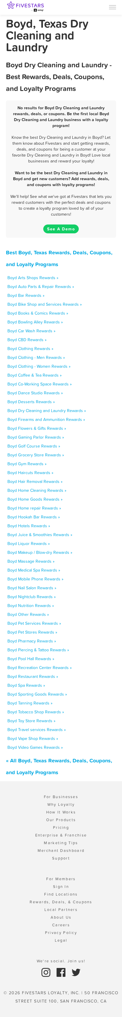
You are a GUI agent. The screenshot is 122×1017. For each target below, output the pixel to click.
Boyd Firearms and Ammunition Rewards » (46, 419)
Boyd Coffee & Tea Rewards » (34, 375)
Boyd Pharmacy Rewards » (31, 641)
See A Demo (61, 229)
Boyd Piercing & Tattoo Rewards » (38, 650)
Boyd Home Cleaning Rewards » (36, 490)
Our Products (61, 820)
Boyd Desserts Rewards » (31, 402)
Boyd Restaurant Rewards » (32, 676)
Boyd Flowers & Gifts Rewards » (36, 428)
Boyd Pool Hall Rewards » (30, 659)
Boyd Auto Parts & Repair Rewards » (40, 286)
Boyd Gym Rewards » (26, 464)
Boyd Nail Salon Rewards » (31, 588)
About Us (61, 917)
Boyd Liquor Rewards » (28, 543)
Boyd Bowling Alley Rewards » (35, 322)
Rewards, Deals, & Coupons (61, 902)
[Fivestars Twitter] (76, 972)
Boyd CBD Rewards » (26, 340)
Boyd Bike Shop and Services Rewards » (44, 304)
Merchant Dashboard (61, 850)
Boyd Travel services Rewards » (36, 730)
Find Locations (61, 894)
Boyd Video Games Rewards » (35, 747)
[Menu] (112, 6)
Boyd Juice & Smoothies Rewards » (39, 535)
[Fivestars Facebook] (61, 972)
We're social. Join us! (61, 961)
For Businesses (61, 797)
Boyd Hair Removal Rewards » (34, 481)
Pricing (61, 827)
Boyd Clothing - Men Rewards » (36, 357)
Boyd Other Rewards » (28, 614)
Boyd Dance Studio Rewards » (35, 393)
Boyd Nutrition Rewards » (30, 605)
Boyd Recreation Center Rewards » (39, 668)
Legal (61, 940)
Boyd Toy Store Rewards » (31, 721)
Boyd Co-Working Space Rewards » (39, 384)
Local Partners (61, 909)
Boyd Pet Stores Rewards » (32, 632)
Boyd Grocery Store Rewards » (35, 455)
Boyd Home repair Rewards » (34, 508)
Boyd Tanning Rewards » (29, 703)
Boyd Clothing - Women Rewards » (38, 366)
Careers (61, 925)
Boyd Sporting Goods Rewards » (37, 694)
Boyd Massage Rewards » (30, 561)
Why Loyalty (61, 804)
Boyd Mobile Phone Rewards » (35, 579)
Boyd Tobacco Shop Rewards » (35, 712)
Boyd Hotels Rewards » (28, 526)
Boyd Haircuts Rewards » (30, 473)
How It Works (61, 812)
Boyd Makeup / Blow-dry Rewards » (39, 552)
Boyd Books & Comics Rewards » (37, 313)
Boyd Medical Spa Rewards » (33, 570)
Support (61, 858)
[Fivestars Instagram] (46, 972)
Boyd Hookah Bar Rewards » (33, 517)
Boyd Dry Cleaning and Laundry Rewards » (46, 411)
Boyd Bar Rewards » (25, 295)
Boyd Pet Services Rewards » (34, 623)
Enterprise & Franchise (61, 835)
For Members (61, 879)
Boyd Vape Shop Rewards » (32, 738)
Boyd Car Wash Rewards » (31, 331)
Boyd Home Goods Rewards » (34, 499)
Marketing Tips (61, 843)
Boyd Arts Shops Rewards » (32, 278)
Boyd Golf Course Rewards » (33, 446)
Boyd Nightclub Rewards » (31, 597)
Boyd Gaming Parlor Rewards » (35, 437)
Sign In (61, 886)
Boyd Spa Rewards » (26, 685)
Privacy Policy (61, 932)
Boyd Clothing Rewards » (30, 349)
